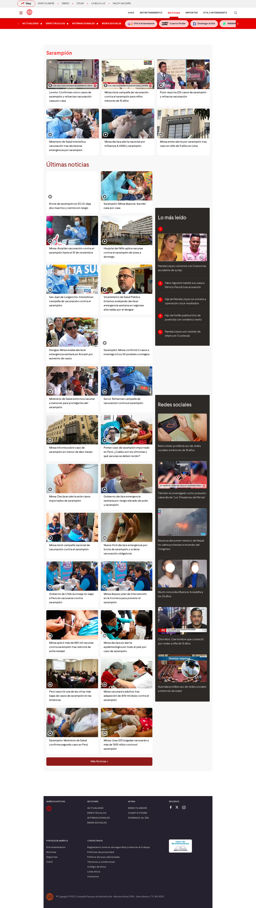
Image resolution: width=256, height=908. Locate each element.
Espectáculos (96, 813)
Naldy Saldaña (122, 4)
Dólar (80, 4)
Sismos (65, 4)
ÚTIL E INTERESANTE (215, 13)
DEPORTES (191, 13)
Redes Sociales (97, 823)
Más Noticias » (99, 761)
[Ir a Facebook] (171, 807)
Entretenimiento (56, 847)
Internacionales (98, 818)
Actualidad (95, 808)
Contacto (93, 877)
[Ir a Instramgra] (184, 807)
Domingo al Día (138, 818)
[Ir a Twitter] (178, 807)
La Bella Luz (98, 4)
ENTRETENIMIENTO (151, 13)
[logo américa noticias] (29, 12)
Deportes (51, 857)
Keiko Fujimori (46, 4)
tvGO (131, 13)
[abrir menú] (22, 12)
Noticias (51, 852)
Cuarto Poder (137, 813)
